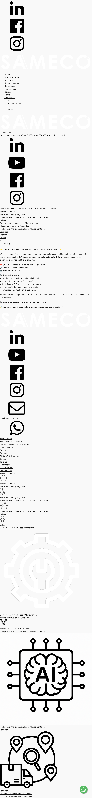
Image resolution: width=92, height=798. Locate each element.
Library (7, 100)
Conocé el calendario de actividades (16, 794)
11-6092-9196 (6, 438)
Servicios (8, 95)
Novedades (9, 92)
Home (7, 74)
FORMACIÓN (5, 456)
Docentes (8, 80)
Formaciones (10, 89)
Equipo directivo (7, 447)
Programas (5, 235)
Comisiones (9, 86)
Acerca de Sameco (12, 77)
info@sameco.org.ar (9, 418)
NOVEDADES (40, 135)
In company (5, 243)
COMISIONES (6, 470)
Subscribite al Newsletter (11, 441)
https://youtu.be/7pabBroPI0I (33, 302)
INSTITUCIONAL (7, 444)
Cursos (3, 238)
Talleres (3, 240)
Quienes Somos (11, 83)
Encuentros (9, 98)
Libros (7, 106)
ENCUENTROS (28, 135)
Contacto (8, 109)
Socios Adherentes (12, 103)
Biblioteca (58, 135)
